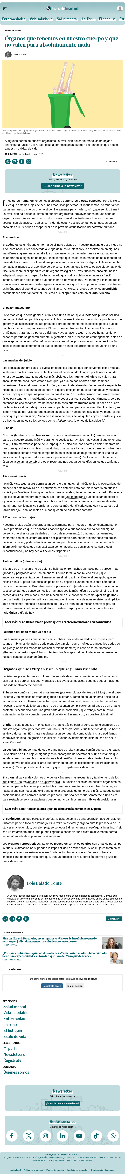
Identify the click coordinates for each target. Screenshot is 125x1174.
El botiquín (107, 19)
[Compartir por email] (15, 161)
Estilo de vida (14, 1036)
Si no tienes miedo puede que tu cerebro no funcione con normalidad (65, 622)
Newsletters (14, 1054)
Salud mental (67, 19)
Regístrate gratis (51, 986)
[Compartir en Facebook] (21, 161)
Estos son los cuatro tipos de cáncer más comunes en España (60, 809)
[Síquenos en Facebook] (12, 1136)
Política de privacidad (33, 1170)
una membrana (75, 496)
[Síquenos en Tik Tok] (96, 1136)
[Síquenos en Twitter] (28, 1136)
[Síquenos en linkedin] (62, 1136)
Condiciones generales (77, 1170)
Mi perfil (10, 1048)
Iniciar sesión (75, 986)
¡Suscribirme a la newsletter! (63, 186)
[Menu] (4, 8)
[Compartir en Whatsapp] (8, 161)
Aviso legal (15, 1170)
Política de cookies (55, 1170)
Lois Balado (20, 55)
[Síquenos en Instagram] (45, 1136)
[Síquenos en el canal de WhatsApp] (113, 1136)
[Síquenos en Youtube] (79, 1136)
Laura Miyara (9, 945)
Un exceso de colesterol (89, 758)
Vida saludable (41, 19)
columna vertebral (28, 461)
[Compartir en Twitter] (28, 161)
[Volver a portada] (62, 8)
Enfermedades (13, 19)
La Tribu (88, 19)
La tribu (10, 1024)
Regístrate (12, 1060)
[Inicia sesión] (119, 9)
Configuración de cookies (103, 1170)
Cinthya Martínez (11, 960)
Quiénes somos (16, 1072)
